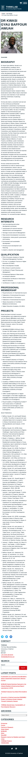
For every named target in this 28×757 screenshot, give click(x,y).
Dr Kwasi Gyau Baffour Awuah (10, 15)
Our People (9, 13)
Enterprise (4, 723)
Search (3, 665)
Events (3, 725)
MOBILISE (4, 731)
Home (3, 13)
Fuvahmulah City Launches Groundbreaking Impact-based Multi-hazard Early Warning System (13, 678)
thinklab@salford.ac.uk (7, 656)
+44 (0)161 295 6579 (7, 655)
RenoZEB (3, 735)
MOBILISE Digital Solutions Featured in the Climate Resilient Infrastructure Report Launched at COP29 (13, 686)
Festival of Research (7, 727)
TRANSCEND (5, 743)
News (2, 733)
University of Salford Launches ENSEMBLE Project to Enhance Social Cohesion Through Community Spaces (13, 699)
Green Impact (5, 729)
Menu (3, 8)
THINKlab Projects (6, 741)
